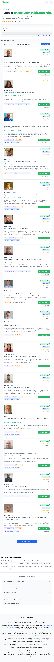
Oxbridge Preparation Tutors (24, 563)
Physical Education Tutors (46, 563)
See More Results (27, 541)
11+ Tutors (14, 563)
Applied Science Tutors (5, 569)
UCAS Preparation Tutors (31, 566)
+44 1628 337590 (29, 627)
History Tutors (32, 560)
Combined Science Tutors (6, 560)
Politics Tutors (48, 566)
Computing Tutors (35, 563)
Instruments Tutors (16, 560)
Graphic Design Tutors (5, 563)
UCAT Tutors (40, 566)
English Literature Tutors (41, 560)
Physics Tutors (21, 566)
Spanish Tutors (4, 566)
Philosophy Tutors (12, 566)
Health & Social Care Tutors (17, 569)
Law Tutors (25, 560)
